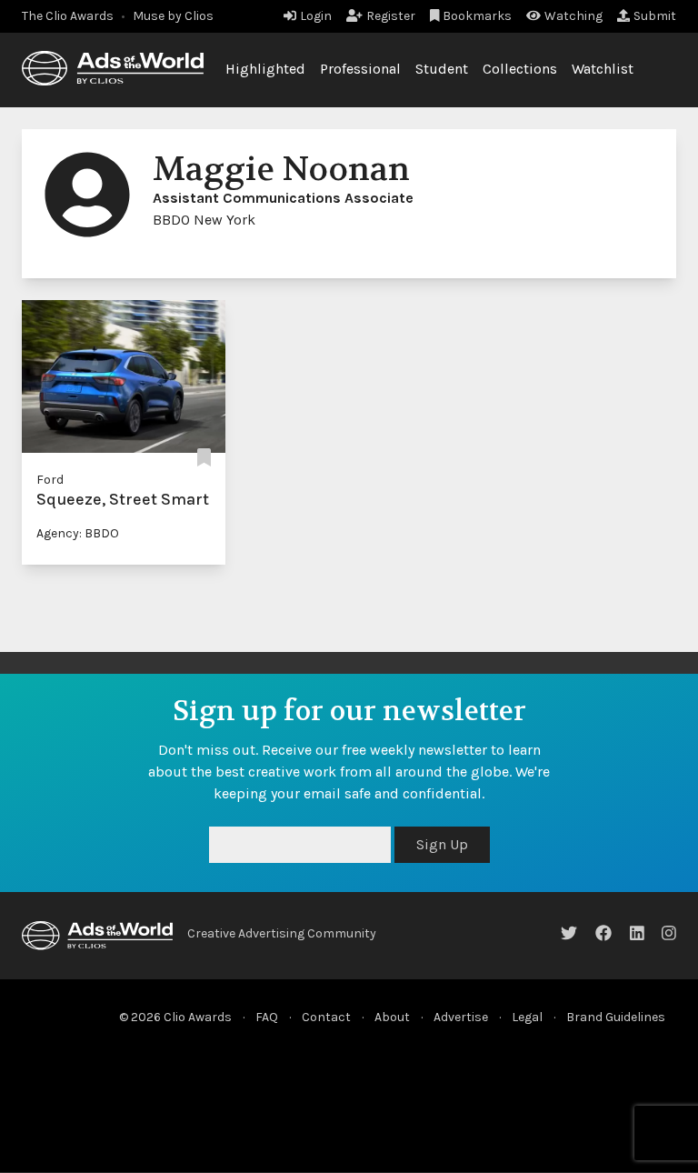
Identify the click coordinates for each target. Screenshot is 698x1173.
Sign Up (442, 844)
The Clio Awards (68, 16)
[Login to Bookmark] (204, 457)
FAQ (266, 1017)
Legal (527, 1017)
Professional (360, 68)
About (392, 1017)
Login (316, 16)
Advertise (461, 1017)
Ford (50, 479)
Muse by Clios (173, 16)
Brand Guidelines (615, 1017)
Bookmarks (477, 16)
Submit (654, 16)
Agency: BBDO (77, 533)
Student (441, 68)
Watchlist (602, 68)
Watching (573, 16)
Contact (326, 1017)
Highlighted (265, 68)
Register (390, 16)
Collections (520, 68)
